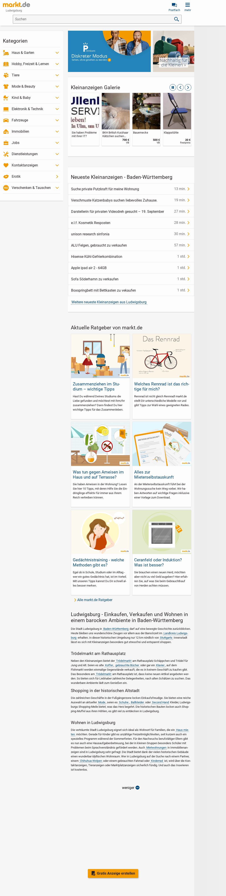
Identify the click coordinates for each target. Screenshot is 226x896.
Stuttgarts (166, 637)
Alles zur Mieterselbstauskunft (154, 475)
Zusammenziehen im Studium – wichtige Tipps (96, 386)
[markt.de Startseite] (16, 4)
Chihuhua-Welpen (91, 760)
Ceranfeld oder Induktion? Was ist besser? (158, 562)
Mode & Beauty (23, 86)
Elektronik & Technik (27, 109)
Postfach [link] (174, 10)
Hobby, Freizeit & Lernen (30, 64)
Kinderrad (157, 760)
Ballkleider (137, 702)
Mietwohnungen (156, 747)
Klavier (160, 665)
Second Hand (160, 702)
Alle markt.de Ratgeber (94, 600)
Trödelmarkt (123, 660)
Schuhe (123, 702)
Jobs (15, 143)
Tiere (15, 75)
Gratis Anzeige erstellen (116, 873)
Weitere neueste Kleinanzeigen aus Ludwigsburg (109, 302)
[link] (87, 119)
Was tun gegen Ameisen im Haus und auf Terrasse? (98, 475)
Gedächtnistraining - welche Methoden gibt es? (98, 562)
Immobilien (20, 131)
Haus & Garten (23, 53)
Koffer (109, 665)
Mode (101, 702)
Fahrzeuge (20, 120)
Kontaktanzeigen (25, 165)
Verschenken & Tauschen (31, 188)
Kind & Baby (21, 98)
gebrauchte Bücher (127, 665)
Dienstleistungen (25, 154)
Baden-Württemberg (115, 628)
